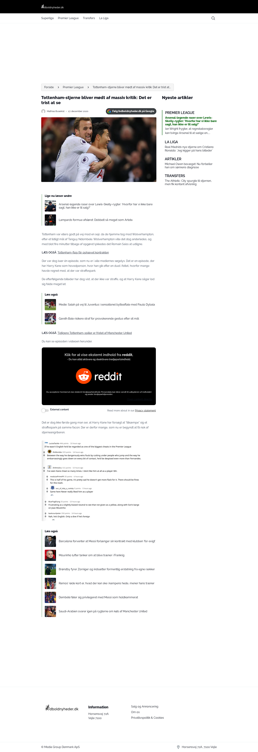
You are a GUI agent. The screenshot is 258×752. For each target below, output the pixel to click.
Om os (135, 712)
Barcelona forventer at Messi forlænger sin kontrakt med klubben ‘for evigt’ (107, 541)
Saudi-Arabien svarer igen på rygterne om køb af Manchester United (103, 611)
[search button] (213, 18)
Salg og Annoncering (144, 706)
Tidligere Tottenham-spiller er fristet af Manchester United (95, 333)
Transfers (89, 18)
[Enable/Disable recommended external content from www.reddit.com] (45, 410)
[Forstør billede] (137, 445)
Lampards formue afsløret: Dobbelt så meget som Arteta (96, 220)
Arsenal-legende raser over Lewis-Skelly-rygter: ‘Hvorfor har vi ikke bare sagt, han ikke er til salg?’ (106, 206)
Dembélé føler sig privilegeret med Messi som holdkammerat (98, 597)
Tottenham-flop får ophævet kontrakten (83, 252)
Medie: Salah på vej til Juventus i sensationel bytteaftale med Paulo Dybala (107, 304)
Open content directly (139, 399)
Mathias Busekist (55, 111)
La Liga (103, 18)
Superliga (47, 18)
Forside (49, 87)
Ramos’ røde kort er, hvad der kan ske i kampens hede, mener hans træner (106, 583)
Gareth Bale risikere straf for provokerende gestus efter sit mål (99, 318)
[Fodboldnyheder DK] (129, 7)
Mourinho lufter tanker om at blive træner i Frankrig (91, 555)
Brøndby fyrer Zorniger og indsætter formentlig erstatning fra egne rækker (107, 569)
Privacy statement (145, 410)
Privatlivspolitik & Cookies (147, 717)
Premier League (68, 18)
